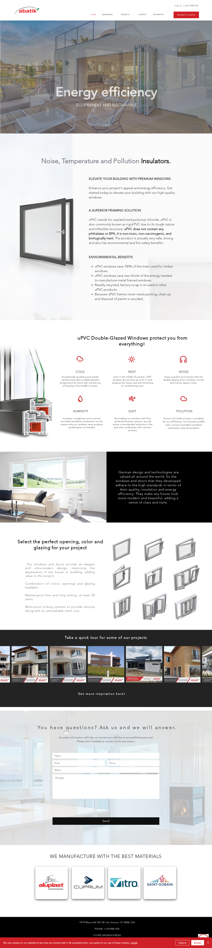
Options (182, 942)
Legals (134, 942)
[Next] (193, 77)
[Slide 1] (103, 125)
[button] (123, 549)
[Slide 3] (108, 125)
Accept (197, 942)
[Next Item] (206, 664)
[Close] (208, 942)
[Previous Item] (6, 664)
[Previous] (18, 77)
